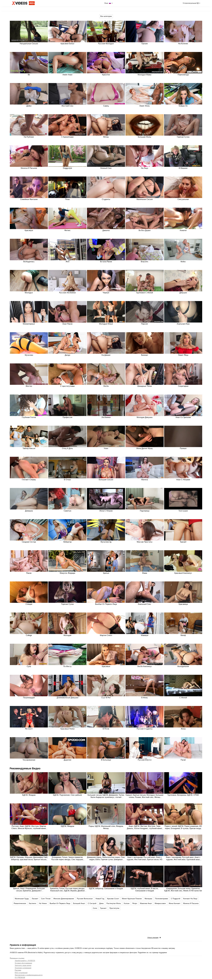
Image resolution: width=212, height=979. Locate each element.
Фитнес (67, 230)
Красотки (106, 75)
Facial (183, 760)
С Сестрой (92, 903)
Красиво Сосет (113, 899)
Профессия (67, 417)
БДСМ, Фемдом (28, 795)
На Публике (29, 137)
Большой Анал (79, 903)
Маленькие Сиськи (145, 199)
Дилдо (67, 355)
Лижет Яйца (183, 355)
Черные (106, 293)
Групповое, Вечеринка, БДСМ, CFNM (183, 795)
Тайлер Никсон (29, 448)
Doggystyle (67, 168)
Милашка (148, 899)
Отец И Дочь (67, 448)
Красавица (183, 604)
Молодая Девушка (144, 417)
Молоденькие (183, 666)
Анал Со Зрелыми (183, 417)
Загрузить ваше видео (23, 965)
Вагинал (144, 355)
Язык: (106, 3)
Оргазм (144, 43)
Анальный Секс (144, 604)
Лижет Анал (67, 75)
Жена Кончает (174, 903)
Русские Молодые (106, 43)
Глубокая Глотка (29, 417)
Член (106, 448)
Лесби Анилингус (144, 666)
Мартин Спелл (106, 635)
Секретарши (183, 386)
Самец (106, 106)
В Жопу (144, 698)
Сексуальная (183, 199)
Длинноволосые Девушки (67, 698)
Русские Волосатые (85, 899)
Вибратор (67, 542)
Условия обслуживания (23, 963)
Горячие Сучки (67, 604)
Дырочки (67, 760)
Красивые (106, 666)
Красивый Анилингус (183, 573)
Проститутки (114, 908)
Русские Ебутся (144, 760)
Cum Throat (45, 899)
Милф (183, 635)
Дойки (28, 106)
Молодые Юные (106, 324)
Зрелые (106, 573)
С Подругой (175, 899)
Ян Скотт (29, 729)
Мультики (29, 355)
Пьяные (183, 448)
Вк (29, 75)
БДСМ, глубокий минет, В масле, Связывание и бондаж (144, 889)
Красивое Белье (67, 43)
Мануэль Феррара (67, 573)
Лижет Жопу (144, 106)
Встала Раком (106, 262)
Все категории (106, 16)
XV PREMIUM (20, 977)
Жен (67, 262)
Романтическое (20, 903)
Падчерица (144, 511)
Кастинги (32, 903)
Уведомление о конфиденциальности (28, 975)
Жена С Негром (106, 511)
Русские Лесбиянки (67, 293)
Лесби (106, 386)
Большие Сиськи (106, 480)
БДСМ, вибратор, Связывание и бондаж (106, 888)
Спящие (29, 604)
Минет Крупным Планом (132, 899)
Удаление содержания (23, 968)
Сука (29, 666)
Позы (67, 199)
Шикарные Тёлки (144, 386)
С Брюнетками (67, 137)
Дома (101, 903)
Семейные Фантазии (29, 199)
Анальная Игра (183, 324)
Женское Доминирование (63, 899)
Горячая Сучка (183, 137)
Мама (144, 573)
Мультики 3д (106, 542)
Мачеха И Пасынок (29, 168)
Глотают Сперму (29, 480)
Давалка (106, 230)
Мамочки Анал (146, 903)
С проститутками (67, 386)
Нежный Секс (106, 168)
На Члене (43, 903)
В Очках (67, 480)
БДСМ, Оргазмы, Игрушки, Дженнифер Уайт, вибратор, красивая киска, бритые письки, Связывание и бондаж (29, 859)
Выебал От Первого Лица (106, 604)
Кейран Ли (183, 106)
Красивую (29, 230)
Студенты (106, 199)
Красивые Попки (67, 729)
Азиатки (183, 230)
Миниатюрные (29, 324)
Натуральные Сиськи (29, 43)
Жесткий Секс (67, 106)
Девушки (183, 293)
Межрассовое (160, 903)
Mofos (183, 262)
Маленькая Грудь (22, 899)
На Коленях (183, 43)
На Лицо (144, 168)
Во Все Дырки (144, 230)
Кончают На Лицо (190, 899)
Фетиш (106, 137)
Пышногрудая (29, 698)
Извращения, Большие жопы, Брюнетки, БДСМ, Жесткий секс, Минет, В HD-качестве (183, 889)
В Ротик (106, 729)
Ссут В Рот (106, 698)
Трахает (183, 542)
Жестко (29, 386)
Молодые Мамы (144, 75)
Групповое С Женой (144, 293)
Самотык (67, 511)
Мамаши (144, 635)
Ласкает (35, 899)
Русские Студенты (144, 729)
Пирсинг (144, 324)
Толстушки (183, 511)
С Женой (183, 698)
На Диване (105, 355)
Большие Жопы (144, 137)
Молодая (67, 635)
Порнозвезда (183, 75)
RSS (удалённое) (21, 973)
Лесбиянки (106, 417)
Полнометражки (161, 899)
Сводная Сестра (29, 542)
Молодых (29, 293)
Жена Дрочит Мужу (144, 448)
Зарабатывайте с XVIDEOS (25, 961)
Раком (28, 573)
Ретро (134, 903)
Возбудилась (28, 262)
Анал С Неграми (183, 480)
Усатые (126, 903)
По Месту (67, 666)
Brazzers (144, 262)
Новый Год (100, 899)
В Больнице (106, 760)
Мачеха (144, 480)
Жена (183, 729)
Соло (95, 908)
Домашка (29, 511)
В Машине (183, 168)
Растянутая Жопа (113, 903)
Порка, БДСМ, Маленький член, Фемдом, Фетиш (106, 827)
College (29, 635)
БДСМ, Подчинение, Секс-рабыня (67, 795)
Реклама (18, 970)
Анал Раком (67, 324)
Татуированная (29, 760)
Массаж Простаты (144, 542)
